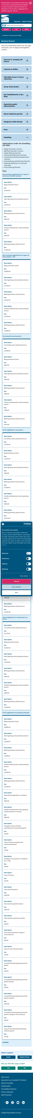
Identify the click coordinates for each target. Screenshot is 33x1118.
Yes (8, 1068)
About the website (7, 1083)
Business (5, 35)
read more (22, 9)
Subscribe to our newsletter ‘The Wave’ (13, 1080)
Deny (16, 592)
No (25, 1068)
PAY (16, 29)
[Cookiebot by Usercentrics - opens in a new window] (23, 524)
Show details (24, 576)
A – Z (4, 25)
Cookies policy (6, 1086)
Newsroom (17, 21)
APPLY (27, 29)
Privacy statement (7, 1092)
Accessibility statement (8, 1089)
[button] (30, 3)
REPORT (6, 29)
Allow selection (16, 587)
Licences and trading (15, 35)
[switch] (28, 558)
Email (8, 1057)
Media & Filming (27, 21)
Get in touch (5, 1077)
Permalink (6, 1042)
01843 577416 (24, 1057)
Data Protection (6, 1095)
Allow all (16, 581)
